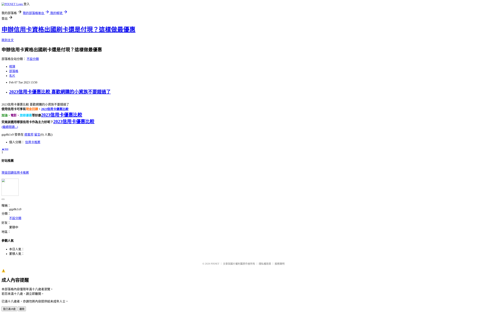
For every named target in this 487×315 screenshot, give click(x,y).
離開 (21, 309)
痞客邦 (28, 134)
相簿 (12, 66)
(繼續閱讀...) (10, 127)
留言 (37, 134)
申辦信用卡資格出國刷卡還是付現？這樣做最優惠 (68, 29)
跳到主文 (8, 40)
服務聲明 (280, 263)
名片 (12, 75)
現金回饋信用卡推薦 (15, 172)
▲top (5, 148)
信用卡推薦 (32, 142)
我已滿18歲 (9, 309)
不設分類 (33, 59)
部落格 (13, 71)
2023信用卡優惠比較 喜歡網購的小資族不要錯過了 (60, 91)
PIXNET (215, 263)
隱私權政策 (265, 263)
